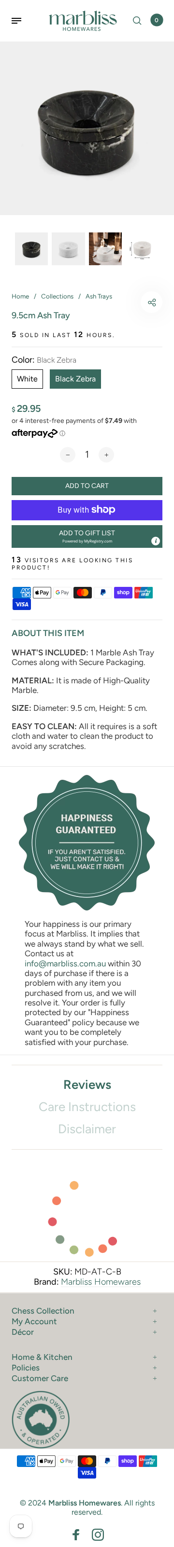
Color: (44, 360)
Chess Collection (43, 1311)
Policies (26, 1367)
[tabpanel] (87, 128)
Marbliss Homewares (101, 1281)
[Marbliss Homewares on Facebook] (76, 1535)
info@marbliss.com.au (65, 963)
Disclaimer (87, 1129)
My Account (34, 1321)
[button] (87, 536)
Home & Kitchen (42, 1357)
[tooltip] (155, 541)
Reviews (87, 1084)
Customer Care (40, 1378)
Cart (157, 20)
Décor (23, 1332)
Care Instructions (87, 1106)
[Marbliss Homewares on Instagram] (98, 1535)
